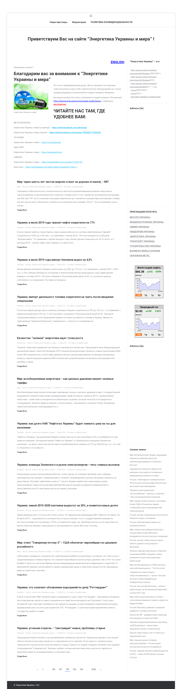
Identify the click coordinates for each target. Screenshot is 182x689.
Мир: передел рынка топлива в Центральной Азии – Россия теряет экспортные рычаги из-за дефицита (145, 643)
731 (60, 669)
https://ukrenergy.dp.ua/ (52, 152)
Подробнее (22, 210)
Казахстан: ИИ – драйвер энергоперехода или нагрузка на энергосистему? (148, 616)
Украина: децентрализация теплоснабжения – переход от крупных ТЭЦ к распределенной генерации (147, 493)
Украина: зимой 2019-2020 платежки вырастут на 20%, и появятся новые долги (67, 505)
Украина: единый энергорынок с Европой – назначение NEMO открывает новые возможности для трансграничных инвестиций (148, 556)
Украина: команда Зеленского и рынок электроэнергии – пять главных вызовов (68, 464)
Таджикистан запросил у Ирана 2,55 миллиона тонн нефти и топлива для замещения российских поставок (146, 472)
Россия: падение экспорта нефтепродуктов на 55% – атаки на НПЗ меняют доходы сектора (149, 654)
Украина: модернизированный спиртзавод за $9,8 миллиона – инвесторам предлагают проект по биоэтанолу (148, 625)
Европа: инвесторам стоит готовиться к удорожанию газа (147, 634)
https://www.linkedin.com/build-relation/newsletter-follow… (51, 167)
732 (67, 669)
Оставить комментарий (73, 187)
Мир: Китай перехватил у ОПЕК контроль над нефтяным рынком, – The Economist (148, 566)
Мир (19, 187)
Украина (20, 227)
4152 (94, 669)
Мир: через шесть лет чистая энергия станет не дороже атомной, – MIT (63, 181)
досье (133, 90)
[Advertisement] (48, 6)
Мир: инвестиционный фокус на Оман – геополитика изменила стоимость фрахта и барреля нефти (149, 600)
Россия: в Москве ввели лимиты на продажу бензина (145, 524)
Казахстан (21, 343)
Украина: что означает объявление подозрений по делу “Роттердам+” (62, 587)
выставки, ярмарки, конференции (146, 97)
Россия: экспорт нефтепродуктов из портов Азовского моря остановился (149, 516)
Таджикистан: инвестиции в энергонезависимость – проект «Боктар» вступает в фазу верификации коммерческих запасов (148, 577)
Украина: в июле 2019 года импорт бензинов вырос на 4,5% (54, 259)
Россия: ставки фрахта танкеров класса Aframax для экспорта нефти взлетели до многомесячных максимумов (148, 483)
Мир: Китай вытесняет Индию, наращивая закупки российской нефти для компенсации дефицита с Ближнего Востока (148, 460)
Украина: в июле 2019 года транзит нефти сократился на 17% (56, 222)
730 (53, 669)
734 (81, 669)
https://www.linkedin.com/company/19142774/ (62, 162)
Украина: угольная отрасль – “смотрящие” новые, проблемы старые (61, 628)
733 (74, 669)
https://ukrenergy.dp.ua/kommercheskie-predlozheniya (77, 101)
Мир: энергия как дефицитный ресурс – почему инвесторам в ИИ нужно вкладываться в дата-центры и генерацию (149, 533)
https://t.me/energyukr (51, 142)
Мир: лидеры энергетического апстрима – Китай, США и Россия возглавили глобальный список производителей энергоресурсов (148, 506)
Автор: (37, 187)
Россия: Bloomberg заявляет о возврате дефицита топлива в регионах (147, 609)
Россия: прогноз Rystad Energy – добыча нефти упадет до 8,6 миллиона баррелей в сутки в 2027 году (148, 589)
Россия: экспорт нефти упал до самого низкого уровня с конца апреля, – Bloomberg (146, 543)
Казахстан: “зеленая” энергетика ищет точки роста (50, 338)
